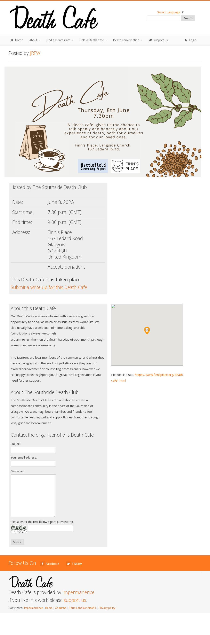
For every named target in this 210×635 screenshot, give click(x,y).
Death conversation (126, 40)
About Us (60, 608)
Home (18, 40)
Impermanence (79, 592)
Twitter (77, 564)
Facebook (52, 564)
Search (188, 18)
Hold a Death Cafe (92, 40)
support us (75, 600)
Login (192, 40)
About (33, 40)
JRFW (35, 53)
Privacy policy (107, 608)
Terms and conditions (82, 608)
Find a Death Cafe (58, 40)
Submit (17, 542)
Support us (160, 40)
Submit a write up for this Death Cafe (49, 287)
